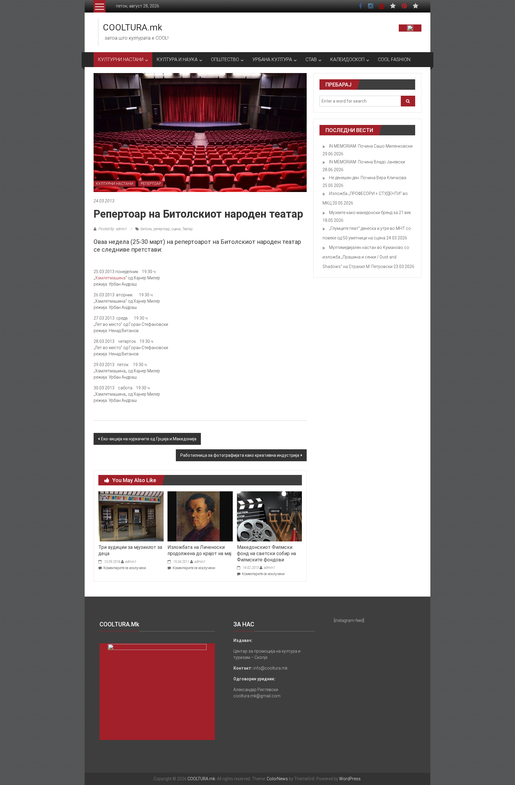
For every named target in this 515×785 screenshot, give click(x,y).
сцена (176, 229)
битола (146, 229)
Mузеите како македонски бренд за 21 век (370, 212)
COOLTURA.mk (132, 27)
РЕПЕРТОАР (151, 184)
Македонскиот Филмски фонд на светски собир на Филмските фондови (266, 553)
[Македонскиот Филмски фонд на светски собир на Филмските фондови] (269, 516)
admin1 (130, 562)
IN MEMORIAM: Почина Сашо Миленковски (370, 146)
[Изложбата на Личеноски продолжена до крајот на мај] (199, 516)
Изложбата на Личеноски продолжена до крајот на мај (199, 550)
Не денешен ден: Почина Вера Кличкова (367, 177)
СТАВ (311, 59)
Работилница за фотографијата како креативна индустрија (239, 455)
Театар (187, 229)
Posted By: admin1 (113, 229)
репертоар (161, 229)
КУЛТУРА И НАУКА (177, 59)
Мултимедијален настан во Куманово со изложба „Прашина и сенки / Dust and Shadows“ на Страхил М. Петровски (365, 257)
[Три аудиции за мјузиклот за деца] (130, 516)
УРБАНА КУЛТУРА (272, 59)
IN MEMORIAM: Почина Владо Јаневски (367, 162)
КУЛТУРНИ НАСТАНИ (120, 59)
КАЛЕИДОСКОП (347, 59)
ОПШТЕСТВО (225, 59)
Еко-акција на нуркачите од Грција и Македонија (148, 438)
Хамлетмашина (110, 277)
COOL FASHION (394, 59)
